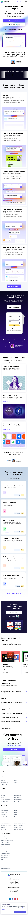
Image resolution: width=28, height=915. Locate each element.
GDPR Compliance (17, 773)
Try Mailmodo (20, 1)
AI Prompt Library (17, 827)
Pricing (2, 773)
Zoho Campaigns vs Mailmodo (7, 851)
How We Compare (6, 833)
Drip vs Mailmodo (4, 857)
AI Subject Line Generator (6, 825)
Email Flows (3, 814)
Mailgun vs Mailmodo (5, 866)
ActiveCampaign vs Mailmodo (7, 838)
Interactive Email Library (18, 829)
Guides (15, 808)
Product (3, 788)
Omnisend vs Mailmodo (5, 848)
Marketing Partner (4, 782)
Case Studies (3, 829)
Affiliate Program (4, 784)
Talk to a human (7, 373)
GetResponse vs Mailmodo (6, 859)
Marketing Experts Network (19, 823)
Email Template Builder (18, 790)
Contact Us (16, 778)
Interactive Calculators (18, 825)
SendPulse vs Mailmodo (5, 855)
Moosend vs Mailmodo (5, 853)
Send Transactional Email (19, 793)
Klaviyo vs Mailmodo (5, 842)
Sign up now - (14, 20)
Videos (15, 814)
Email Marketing (4, 790)
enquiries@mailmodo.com (14, 895)
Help (2, 776)
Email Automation (17, 797)
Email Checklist (4, 818)
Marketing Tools (17, 818)
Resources (4, 805)
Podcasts (16, 812)
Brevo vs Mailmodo (4, 846)
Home (2, 771)
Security (16, 780)
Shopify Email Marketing (5, 799)
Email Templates (4, 812)
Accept (20, 911)
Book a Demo (17, 776)
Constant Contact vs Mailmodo (7, 840)
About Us (3, 780)
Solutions (16, 782)
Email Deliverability (4, 801)
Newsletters (16, 816)
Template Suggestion (18, 801)
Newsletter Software (18, 799)
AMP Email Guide (4, 808)
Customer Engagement (5, 793)
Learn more (6, 401)
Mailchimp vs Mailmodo (5, 835)
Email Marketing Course (5, 823)
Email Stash (3, 821)
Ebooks (15, 810)
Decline (8, 911)
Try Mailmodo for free (14, 286)
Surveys (2, 797)
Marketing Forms (17, 821)
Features (2, 778)
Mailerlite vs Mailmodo (5, 844)
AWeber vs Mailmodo (5, 861)
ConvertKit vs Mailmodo (5, 868)
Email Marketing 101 (4, 810)
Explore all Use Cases (14, 307)
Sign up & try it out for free (14, 593)
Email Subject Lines (4, 816)
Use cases (3, 827)
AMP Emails (3, 795)
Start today (14, 749)
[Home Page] (5, 1)
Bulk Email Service (17, 795)
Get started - (14, 612)
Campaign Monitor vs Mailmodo (7, 864)
